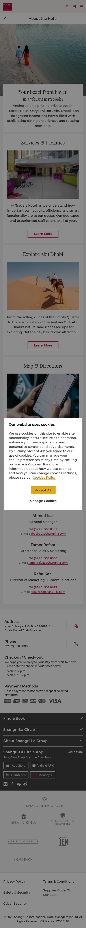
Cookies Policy (44, 478)
